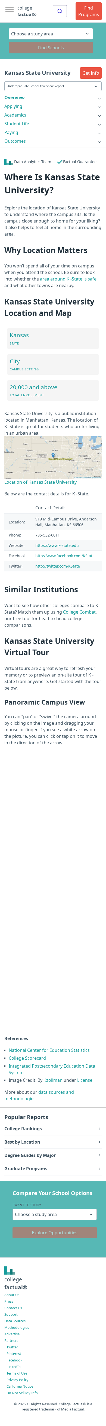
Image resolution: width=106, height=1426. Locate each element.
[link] (53, 97)
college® (15, 1283)
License (84, 1080)
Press (8, 1301)
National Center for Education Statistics (49, 1050)
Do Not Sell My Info (22, 1392)
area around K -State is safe (68, 279)
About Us (11, 1294)
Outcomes (15, 141)
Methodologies (16, 1327)
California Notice (20, 1386)
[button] (91, 73)
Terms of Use (17, 1373)
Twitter (12, 1347)
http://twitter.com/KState (57, 566)
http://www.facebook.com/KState (65, 555)
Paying (11, 132)
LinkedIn (14, 1366)
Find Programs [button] (88, 11)
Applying (13, 106)
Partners (11, 1340)
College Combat (79, 612)
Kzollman (53, 1080)
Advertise (12, 1333)
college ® (26, 11)
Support (11, 1314)
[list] (53, 97)
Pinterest (14, 1353)
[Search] (60, 11)
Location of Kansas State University (40, 482)
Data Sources (15, 1320)
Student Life (16, 124)
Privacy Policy (18, 1379)
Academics (15, 115)
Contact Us (13, 1307)
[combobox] (60, 11)
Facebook (14, 1360)
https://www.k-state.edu (57, 545)
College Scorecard (27, 1058)
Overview (14, 97)
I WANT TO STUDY (27, 1204)
